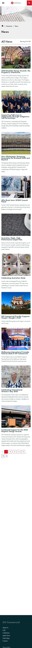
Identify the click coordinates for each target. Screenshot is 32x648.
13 (3, 456)
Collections (6, 633)
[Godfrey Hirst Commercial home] (16, 2)
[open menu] (3, 2)
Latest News (6, 636)
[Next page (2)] (7, 456)
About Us (5, 628)
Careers (5, 641)
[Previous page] (2, 452)
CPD (4, 630)
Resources (9, 26)
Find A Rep (6, 638)
